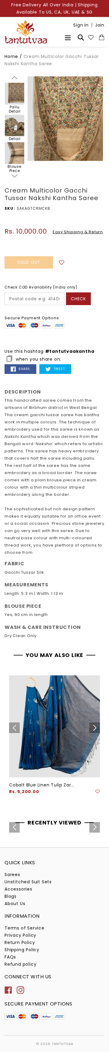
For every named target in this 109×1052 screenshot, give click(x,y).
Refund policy (20, 964)
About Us (15, 904)
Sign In (81, 25)
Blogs (11, 896)
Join (99, 25)
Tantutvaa (62, 1043)
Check (78, 299)
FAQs (10, 957)
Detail (15, 139)
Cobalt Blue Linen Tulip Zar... (41, 785)
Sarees (12, 875)
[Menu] (68, 37)
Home (11, 56)
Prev (14, 77)
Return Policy (20, 942)
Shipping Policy (22, 950)
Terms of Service (25, 928)
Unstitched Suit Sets (28, 882)
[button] (62, 262)
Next (14, 175)
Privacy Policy (20, 935)
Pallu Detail (15, 109)
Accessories (18, 889)
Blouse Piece (14, 169)
